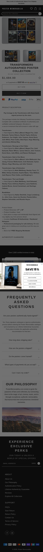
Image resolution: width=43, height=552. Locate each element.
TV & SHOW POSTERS (32, 280)
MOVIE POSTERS (32, 277)
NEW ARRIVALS (32, 287)
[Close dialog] (42, 264)
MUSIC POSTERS (32, 284)
